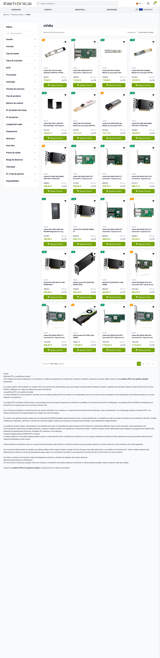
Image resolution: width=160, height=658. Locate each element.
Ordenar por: (131, 32)
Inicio (7, 14)
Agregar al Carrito (56, 85)
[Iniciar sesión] (148, 3)
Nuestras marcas (17, 14)
